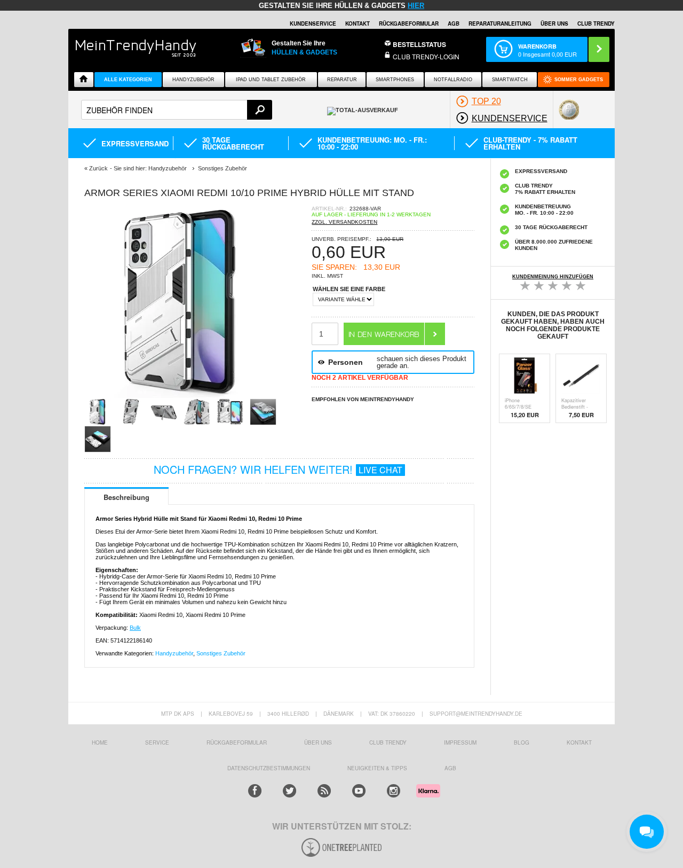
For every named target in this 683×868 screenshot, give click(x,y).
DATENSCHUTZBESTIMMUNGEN (268, 768)
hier (416, 6)
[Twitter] (289, 790)
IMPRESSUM (460, 742)
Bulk (135, 627)
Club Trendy (388, 742)
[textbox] (176, 110)
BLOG (521, 742)
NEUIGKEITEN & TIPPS (377, 768)
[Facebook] (254, 790)
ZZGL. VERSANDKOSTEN (344, 222)
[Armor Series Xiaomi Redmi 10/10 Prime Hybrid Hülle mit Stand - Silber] (180, 395)
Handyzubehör (193, 79)
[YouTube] (359, 790)
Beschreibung (126, 497)
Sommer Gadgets (578, 79)
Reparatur (342, 79)
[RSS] (324, 790)
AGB (453, 23)
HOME (100, 742)
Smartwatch (510, 79)
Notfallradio (453, 79)
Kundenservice (313, 23)
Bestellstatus (419, 44)
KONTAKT (579, 742)
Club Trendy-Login (426, 56)
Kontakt (357, 23)
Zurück (98, 168)
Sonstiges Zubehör (220, 653)
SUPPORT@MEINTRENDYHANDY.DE (476, 713)
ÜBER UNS (554, 23)
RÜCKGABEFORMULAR (409, 23)
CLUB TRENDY (596, 23)
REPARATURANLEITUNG (499, 23)
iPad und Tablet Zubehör (271, 79)
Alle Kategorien (128, 79)
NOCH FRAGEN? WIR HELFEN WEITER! (278, 469)
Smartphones (395, 79)
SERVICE (157, 742)
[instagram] (393, 790)
